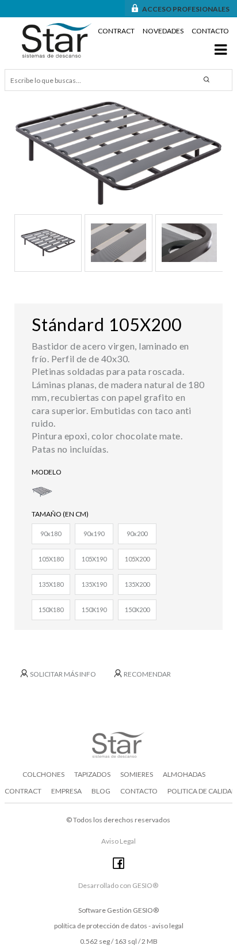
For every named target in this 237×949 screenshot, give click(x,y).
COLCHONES (43, 774)
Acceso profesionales (186, 9)
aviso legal (168, 925)
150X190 (94, 609)
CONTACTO (139, 791)
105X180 (51, 559)
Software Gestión (105, 910)
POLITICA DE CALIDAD (201, 791)
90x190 (93, 533)
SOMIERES (136, 774)
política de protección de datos (100, 925)
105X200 (137, 559)
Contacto (210, 30)
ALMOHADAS (184, 774)
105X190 (94, 559)
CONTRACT (23, 791)
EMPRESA (66, 791)
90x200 (137, 533)
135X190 (94, 584)
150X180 (51, 609)
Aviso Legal (118, 841)
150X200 (137, 609)
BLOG (100, 791)
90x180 (50, 533)
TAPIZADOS (92, 774)
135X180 (51, 584)
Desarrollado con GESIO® (118, 885)
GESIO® (146, 910)
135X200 (137, 584)
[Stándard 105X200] (119, 153)
